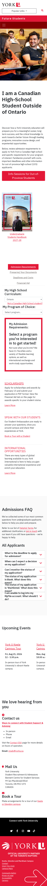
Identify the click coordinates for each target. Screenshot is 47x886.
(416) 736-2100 (8, 866)
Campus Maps (7, 868)
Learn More (10, 405)
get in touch (31, 531)
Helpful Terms (27, 528)
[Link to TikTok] (34, 831)
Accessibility (7, 878)
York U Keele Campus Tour (13, 646)
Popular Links (18, 11)
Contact (5, 863)
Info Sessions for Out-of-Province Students (23, 176)
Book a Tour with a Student (17, 436)
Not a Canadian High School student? (24, 303)
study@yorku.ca (16, 751)
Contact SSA (16, 742)
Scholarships (14, 383)
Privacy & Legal (7, 875)
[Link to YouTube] (28, 831)
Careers (5, 880)
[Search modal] (42, 10)
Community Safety (9, 873)
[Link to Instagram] (23, 831)
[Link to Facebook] (17, 831)
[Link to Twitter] (11, 831)
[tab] (23, 267)
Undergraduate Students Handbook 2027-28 (17, 237)
